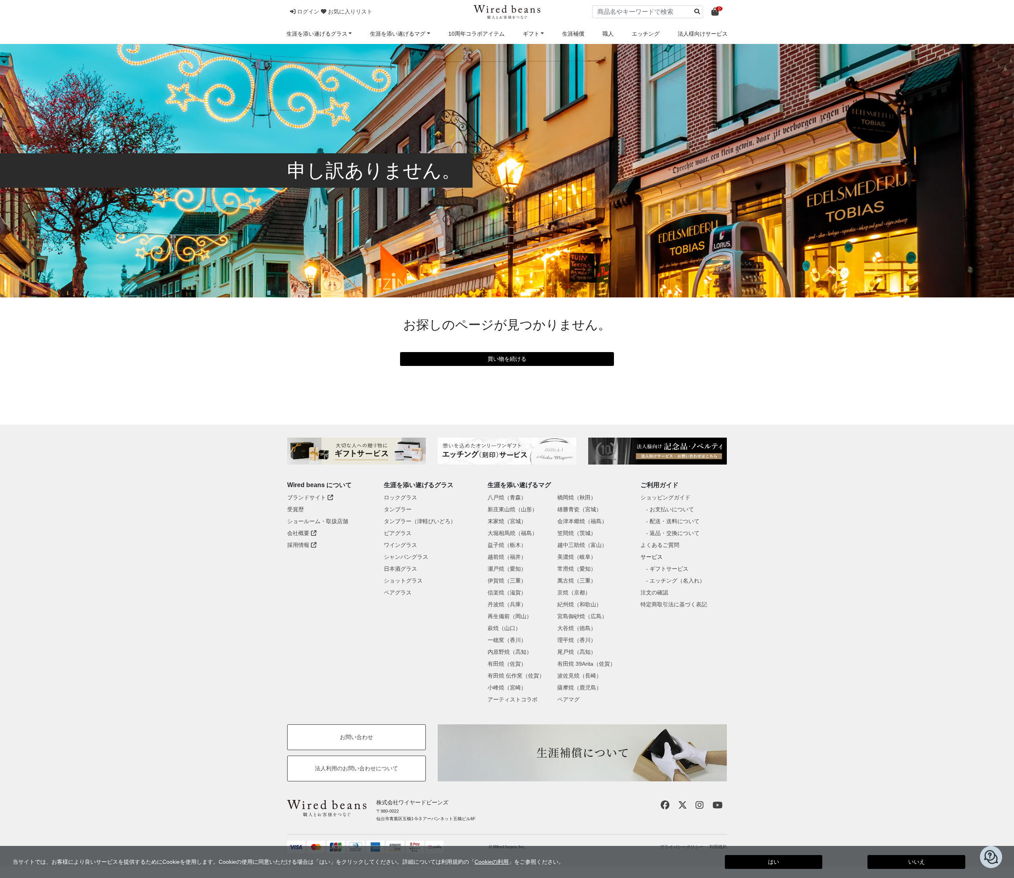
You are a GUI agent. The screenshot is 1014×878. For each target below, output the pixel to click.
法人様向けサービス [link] (703, 33)
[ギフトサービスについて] (356, 451)
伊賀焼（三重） (507, 580)
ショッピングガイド (665, 497)
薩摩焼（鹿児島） (579, 687)
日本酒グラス (400, 569)
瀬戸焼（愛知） (507, 569)
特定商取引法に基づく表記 (673, 604)
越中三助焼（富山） (582, 545)
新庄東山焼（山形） (512, 509)
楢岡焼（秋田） (576, 497)
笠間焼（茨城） (576, 533)
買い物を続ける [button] (507, 359)
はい (773, 862)
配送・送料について (675, 521)
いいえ (916, 862)
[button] (305, 11)
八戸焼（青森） (507, 497)
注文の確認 (654, 592)
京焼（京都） (574, 592)
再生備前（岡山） (510, 616)
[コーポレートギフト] (657, 451)
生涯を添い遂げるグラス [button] (316, 33)
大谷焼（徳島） (576, 628)
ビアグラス (398, 533)
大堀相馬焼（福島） (512, 533)
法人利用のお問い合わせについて (356, 768)
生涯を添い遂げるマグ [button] (397, 33)
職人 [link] (608, 33)
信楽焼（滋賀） (507, 592)
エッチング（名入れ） (677, 580)
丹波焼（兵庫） (507, 604)
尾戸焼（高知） (576, 652)
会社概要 (299, 533)
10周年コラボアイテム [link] (476, 33)
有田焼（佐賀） (507, 664)
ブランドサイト (307, 497)
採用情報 (299, 545)
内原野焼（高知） (510, 652)
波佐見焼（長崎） (579, 675)
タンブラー (398, 509)
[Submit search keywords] (697, 11)
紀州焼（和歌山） (579, 604)
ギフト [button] (531, 33)
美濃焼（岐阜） (576, 557)
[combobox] (647, 12)
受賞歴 (295, 509)
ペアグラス (398, 592)
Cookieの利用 (492, 862)
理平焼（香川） (576, 640)
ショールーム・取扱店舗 (317, 521)
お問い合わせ (356, 737)
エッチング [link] (645, 33)
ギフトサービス (669, 569)
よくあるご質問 (659, 545)
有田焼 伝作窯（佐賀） (516, 675)
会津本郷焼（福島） (582, 521)
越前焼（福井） (507, 557)
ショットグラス (403, 580)
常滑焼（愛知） (576, 569)
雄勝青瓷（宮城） (579, 509)
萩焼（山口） (504, 628)
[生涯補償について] (582, 752)
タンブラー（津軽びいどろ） (420, 521)
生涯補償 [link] (573, 33)
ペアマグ (568, 699)
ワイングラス (400, 545)
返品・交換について (675, 533)
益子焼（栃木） (507, 545)
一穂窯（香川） (507, 640)
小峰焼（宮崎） (507, 687)
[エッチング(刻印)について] (507, 451)
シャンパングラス (406, 557)
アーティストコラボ (512, 699)
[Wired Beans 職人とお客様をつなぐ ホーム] (507, 12)
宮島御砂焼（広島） (582, 616)
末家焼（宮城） (507, 521)
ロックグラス (400, 497)
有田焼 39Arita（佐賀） (586, 664)
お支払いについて (672, 509)
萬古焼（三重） (576, 580)
